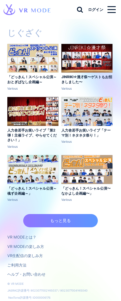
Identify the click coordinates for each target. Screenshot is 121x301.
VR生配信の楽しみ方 (25, 255)
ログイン (95, 9)
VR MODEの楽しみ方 (25, 246)
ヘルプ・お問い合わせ (26, 274)
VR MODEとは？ (21, 237)
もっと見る (60, 220)
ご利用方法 (16, 265)
